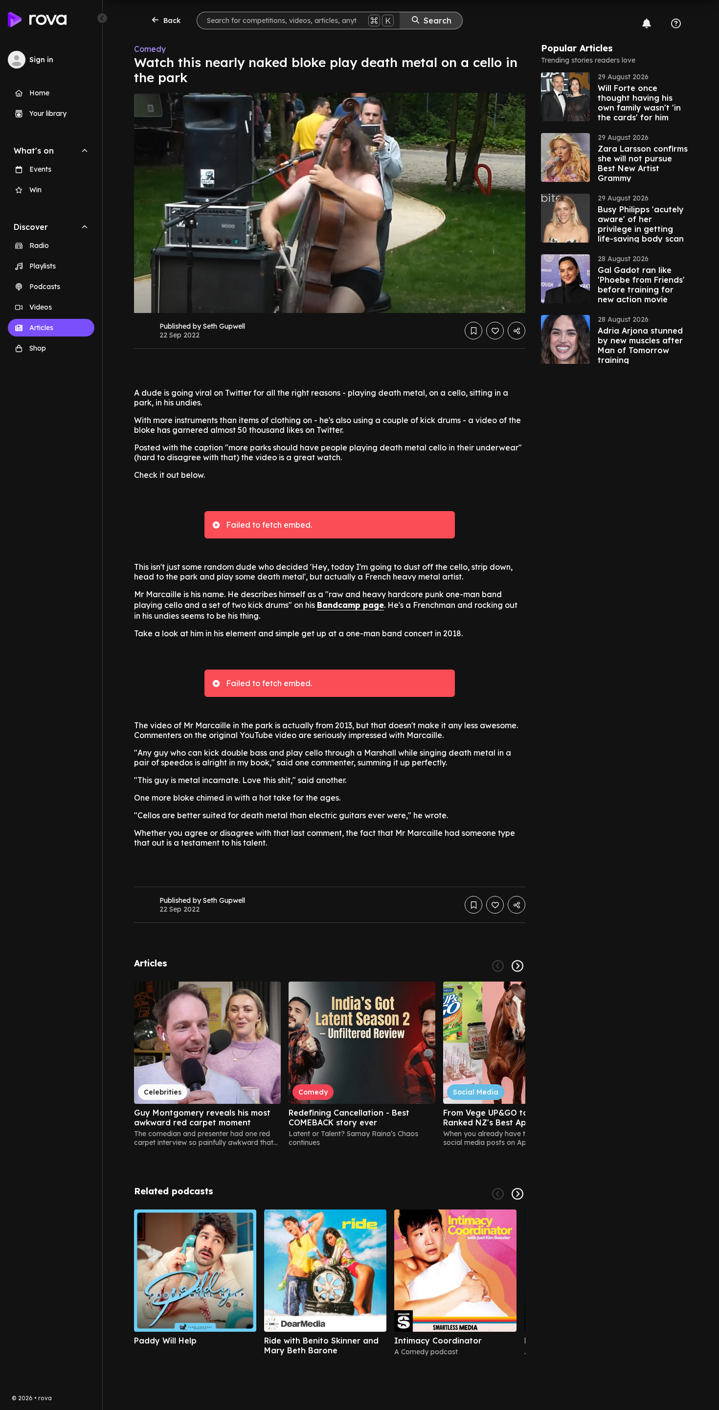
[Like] (495, 330)
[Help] (676, 23)
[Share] (516, 330)
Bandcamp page (350, 605)
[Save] (473, 330)
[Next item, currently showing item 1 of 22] (517, 1194)
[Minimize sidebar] (102, 18)
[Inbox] (646, 23)
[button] (614, 96)
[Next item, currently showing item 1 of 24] (517, 966)
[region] (329, 1064)
